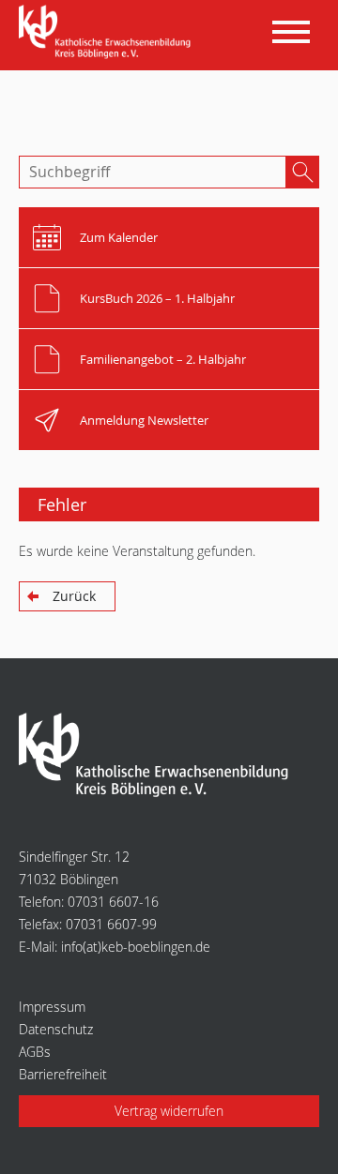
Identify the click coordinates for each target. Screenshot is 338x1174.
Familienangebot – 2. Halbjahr (163, 359)
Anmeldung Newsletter (144, 420)
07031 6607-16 (113, 902)
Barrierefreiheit (63, 1074)
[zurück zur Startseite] (108, 33)
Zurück (74, 596)
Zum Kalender (119, 237)
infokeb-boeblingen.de (135, 947)
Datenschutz (56, 1029)
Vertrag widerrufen (169, 1111)
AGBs (35, 1052)
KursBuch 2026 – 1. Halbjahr (157, 298)
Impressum (52, 1007)
